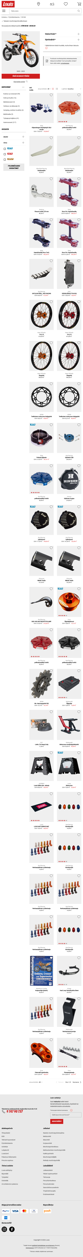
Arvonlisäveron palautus (10, 1184)
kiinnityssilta (69, 826)
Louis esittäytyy (7, 1170)
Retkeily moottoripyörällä (51, 1160)
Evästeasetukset (48, 1194)
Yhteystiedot (6, 1133)
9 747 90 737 (14, 1111)
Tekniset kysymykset (8, 1140)
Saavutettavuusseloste (51, 1187)
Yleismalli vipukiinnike (41, 1072)
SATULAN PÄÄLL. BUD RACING (41, 293)
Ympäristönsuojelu (49, 1191)
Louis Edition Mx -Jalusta (41, 785)
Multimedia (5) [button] (8, 114)
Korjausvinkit (47, 1143)
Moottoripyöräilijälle (49, 1157)
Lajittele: (64, 89)
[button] (78, 11)
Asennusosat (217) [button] (9, 122)
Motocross (69, 785)
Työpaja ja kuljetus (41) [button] (11, 118)
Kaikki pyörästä (48, 1153)
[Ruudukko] (53, 88)
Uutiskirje (5, 1147)
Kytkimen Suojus (69, 498)
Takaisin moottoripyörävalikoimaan (15, 21)
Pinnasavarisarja (69, 1072)
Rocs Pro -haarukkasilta (69, 211)
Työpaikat (5, 1177)
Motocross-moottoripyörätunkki (69, 744)
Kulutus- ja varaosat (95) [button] (11, 94)
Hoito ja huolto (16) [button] (9, 98)
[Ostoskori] (79, 4)
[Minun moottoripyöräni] (52, 4)
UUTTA (10, 148)
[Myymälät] (38, 4)
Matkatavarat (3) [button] (9, 102)
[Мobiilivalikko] (4, 10)
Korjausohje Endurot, (41, 990)
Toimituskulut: (30, 1248)
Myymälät (5, 1174)
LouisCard (5, 1153)
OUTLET (10, 159)
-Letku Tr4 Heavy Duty (41, 744)
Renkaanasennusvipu (69, 1031)
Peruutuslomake (48, 1184)
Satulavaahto (41, 170)
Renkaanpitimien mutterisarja (41, 867)
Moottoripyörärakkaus (50, 1147)
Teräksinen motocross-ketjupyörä (41, 416)
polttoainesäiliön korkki (69, 127)
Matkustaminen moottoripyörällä (54, 1150)
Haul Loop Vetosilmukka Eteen (69, 990)
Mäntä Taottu (42, 580)
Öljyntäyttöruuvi (69, 621)
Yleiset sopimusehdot (50, 1174)
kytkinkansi (41, 539)
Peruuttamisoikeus (49, 1180)
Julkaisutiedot (48, 1170)
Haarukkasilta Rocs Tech (41, 252)
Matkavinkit (47, 1136)
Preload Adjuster (42, 457)
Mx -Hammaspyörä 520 (41, 703)
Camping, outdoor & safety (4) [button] (13, 110)
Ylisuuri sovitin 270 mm (41, 211)
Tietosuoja (46, 1177)
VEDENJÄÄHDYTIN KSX (69, 293)
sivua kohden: (42, 89)
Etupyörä (41, 375)
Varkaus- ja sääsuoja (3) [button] (11, 106)
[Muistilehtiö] (66, 4)
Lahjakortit (5, 1150)
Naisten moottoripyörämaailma (53, 1133)
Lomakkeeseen (65, 63)
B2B (3, 1136)
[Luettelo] (57, 88)
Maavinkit (46, 1140)
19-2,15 (41, 334)
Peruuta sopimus (7, 1160)
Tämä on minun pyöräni (20, 76)
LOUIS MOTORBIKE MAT (41, 826)
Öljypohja (69, 703)
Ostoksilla (5, 1180)
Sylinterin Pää (69, 457)
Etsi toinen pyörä (19, 82)
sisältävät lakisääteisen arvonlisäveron (43, 1245)
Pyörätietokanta (7, 1143)
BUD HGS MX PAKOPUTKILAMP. (41, 621)
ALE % (10, 154)
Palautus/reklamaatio (9, 1157)
